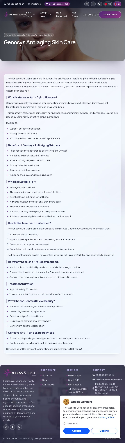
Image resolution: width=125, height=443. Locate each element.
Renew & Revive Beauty (15, 35)
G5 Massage (74, 384)
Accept (76, 431)
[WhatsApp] (19, 427)
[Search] (99, 4)
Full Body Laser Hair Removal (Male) (77, 390)
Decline (104, 431)
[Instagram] (86, 4)
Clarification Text (113, 438)
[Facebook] (93, 4)
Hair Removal (61, 14)
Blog (44, 380)
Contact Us (48, 384)
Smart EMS (73, 380)
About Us (47, 375)
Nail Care (75, 14)
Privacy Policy (107, 417)
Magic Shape (74, 375)
